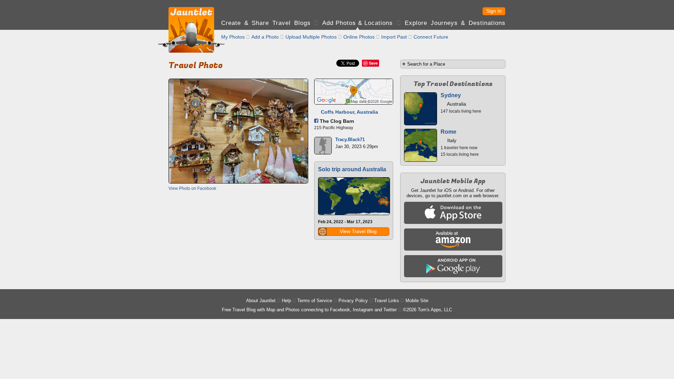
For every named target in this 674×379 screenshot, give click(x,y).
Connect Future (431, 37)
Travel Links (386, 300)
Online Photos (359, 37)
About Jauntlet (261, 300)
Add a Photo (265, 37)
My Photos (233, 37)
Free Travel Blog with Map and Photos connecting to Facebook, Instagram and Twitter (309, 309)
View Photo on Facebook (192, 188)
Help (286, 300)
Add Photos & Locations (357, 23)
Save (373, 63)
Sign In (494, 11)
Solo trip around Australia (352, 169)
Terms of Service (314, 300)
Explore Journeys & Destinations (455, 23)
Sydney (451, 95)
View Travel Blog (358, 231)
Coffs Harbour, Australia (349, 112)
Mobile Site (416, 300)
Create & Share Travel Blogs (266, 23)
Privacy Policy (353, 300)
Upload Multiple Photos (311, 37)
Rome (448, 132)
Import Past (394, 37)
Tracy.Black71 (350, 139)
